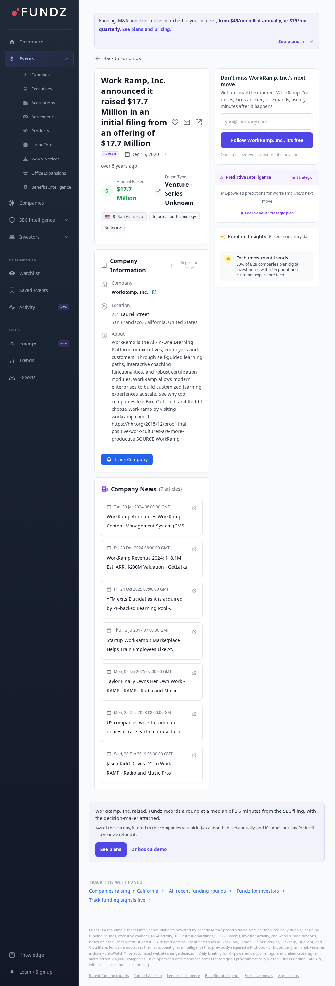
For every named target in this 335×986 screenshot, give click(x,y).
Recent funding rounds (109, 975)
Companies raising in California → (126, 891)
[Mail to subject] (187, 122)
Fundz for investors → (261, 891)
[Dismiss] (311, 42)
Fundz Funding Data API (300, 958)
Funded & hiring (148, 975)
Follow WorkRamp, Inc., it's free (267, 140)
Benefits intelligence (222, 975)
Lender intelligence (183, 975)
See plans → (291, 41)
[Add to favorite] (175, 122)
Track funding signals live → (120, 900)
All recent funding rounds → (200, 891)
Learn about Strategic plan (269, 212)
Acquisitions (288, 975)
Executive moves (259, 975)
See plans (110, 849)
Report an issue (189, 265)
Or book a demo (149, 849)
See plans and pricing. (146, 29)
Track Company (131, 459)
